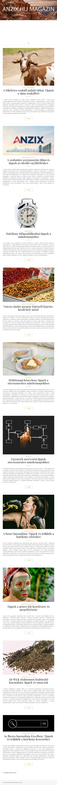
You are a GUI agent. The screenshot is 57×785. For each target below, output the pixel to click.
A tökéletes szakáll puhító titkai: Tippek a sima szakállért (28, 91)
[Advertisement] (28, 30)
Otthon (33, 157)
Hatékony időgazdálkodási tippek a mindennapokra (28, 235)
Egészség (28, 377)
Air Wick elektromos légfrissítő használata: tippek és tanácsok (28, 681)
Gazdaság (24, 304)
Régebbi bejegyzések (10, 772)
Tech (33, 733)
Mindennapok (30, 87)
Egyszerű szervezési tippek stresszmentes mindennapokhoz (28, 460)
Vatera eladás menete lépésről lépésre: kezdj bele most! (28, 308)
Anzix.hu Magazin (29, 9)
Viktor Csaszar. (19, 782)
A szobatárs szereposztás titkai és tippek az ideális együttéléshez (28, 161)
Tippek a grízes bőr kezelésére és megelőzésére (28, 608)
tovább (28, 118)
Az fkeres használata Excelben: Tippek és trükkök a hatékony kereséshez (28, 737)
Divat (24, 87)
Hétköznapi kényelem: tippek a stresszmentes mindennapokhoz (28, 381)
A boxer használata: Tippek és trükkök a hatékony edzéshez (28, 535)
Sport (31, 531)
